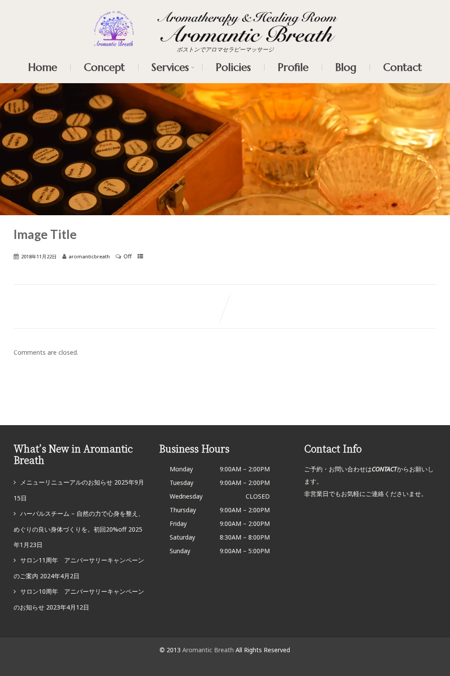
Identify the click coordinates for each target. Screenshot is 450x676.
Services (170, 67)
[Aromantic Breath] (225, 16)
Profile (293, 67)
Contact (402, 67)
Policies (233, 67)
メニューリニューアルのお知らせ (66, 482)
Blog (345, 67)
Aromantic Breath (209, 650)
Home (42, 67)
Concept (104, 67)
